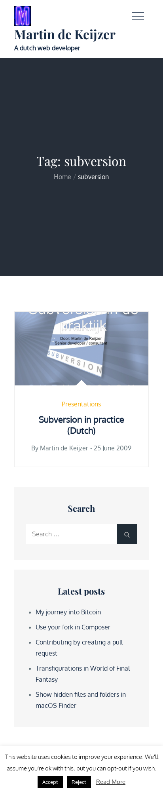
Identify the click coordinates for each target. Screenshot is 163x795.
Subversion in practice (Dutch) (81, 425)
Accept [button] (50, 782)
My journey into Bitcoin (68, 612)
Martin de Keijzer (65, 33)
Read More (110, 781)
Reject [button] (79, 782)
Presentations (81, 404)
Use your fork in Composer (73, 627)
